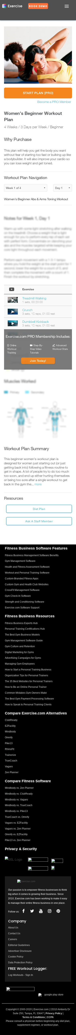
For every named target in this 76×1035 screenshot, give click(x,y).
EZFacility (10, 726)
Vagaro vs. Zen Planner (18, 828)
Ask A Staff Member (39, 521)
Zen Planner (11, 772)
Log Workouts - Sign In (20, 975)
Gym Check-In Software (18, 596)
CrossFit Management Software (22, 590)
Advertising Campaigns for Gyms (23, 657)
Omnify (9, 737)
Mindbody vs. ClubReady (19, 793)
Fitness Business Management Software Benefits (32, 555)
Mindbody (10, 731)
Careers (12, 939)
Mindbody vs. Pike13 (16, 811)
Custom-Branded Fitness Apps (21, 578)
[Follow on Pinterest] (58, 911)
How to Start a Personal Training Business (28, 669)
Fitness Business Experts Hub (21, 623)
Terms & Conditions (33, 1017)
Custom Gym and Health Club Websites (26, 584)
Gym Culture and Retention (20, 646)
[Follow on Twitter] (32, 911)
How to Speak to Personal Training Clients (28, 704)
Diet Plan (39, 509)
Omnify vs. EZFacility (16, 834)
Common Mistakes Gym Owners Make (26, 692)
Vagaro (9, 766)
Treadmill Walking (34, 298)
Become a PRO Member (54, 102)
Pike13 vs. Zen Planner (17, 840)
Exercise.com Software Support (22, 607)
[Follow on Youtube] (40, 911)
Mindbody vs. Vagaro (16, 799)
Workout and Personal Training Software (27, 572)
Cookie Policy (15, 956)
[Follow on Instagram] (49, 911)
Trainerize (10, 755)
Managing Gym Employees (20, 663)
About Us (13, 927)
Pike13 (9, 743)
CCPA (50, 1017)
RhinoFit (9, 749)
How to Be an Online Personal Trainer (26, 687)
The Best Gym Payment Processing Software (29, 698)
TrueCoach (11, 760)
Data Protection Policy (20, 962)
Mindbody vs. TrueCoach (18, 805)
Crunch (27, 310)
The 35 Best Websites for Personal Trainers (28, 681)
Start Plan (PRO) (38, 93)
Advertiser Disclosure (20, 951)
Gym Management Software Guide (24, 640)
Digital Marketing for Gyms (19, 652)
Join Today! (38, 360)
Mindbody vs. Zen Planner (19, 787)
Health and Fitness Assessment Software (27, 566)
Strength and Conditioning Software (24, 601)
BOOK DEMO (38, 6)
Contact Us (14, 933)
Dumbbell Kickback (35, 321)
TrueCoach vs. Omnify (17, 817)
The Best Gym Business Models (22, 634)
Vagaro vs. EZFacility (16, 822)
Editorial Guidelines (19, 945)
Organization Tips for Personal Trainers (26, 675)
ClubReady (11, 720)
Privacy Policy (54, 1013)
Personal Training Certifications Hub (25, 628)
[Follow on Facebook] (23, 911)
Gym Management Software (20, 561)
